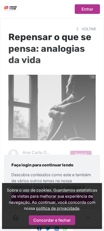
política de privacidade (57, 208)
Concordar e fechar (52, 220)
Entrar (87, 9)
